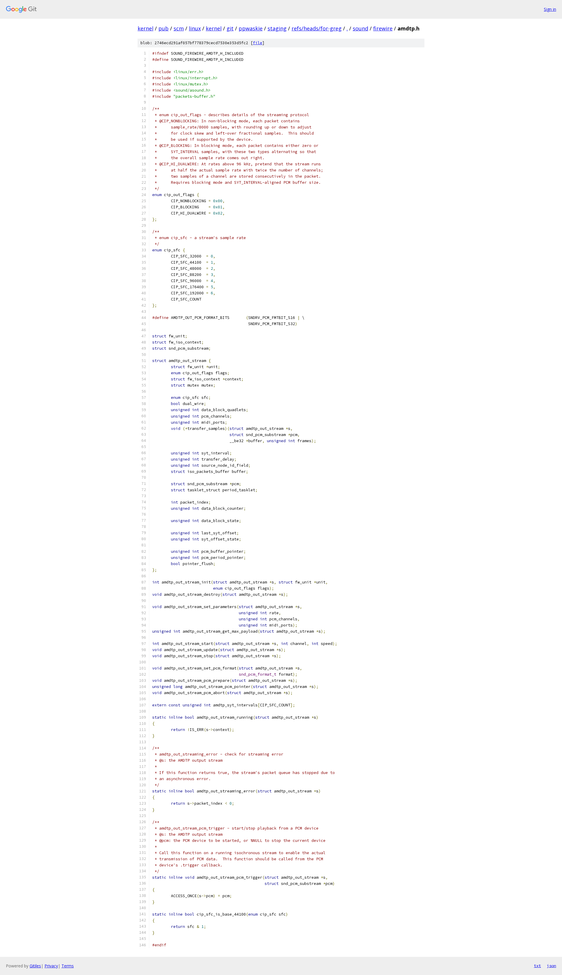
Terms (67, 966)
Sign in (550, 9)
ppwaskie (251, 28)
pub (163, 28)
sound (360, 28)
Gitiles (35, 966)
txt (537, 965)
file (257, 42)
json (551, 965)
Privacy (51, 966)
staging (277, 28)
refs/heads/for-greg (317, 28)
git (230, 28)
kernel (145, 28)
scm (179, 28)
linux (195, 28)
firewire (383, 28)
